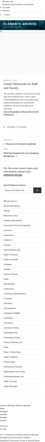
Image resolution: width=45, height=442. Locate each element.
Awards (7, 210)
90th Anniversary (10, 201)
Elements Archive (20, 24)
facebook (3, 417)
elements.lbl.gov (13, 174)
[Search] (37, 190)
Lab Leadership (10, 308)
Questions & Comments (9, 440)
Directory (6, 10)
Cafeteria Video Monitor (13, 220)
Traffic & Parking (10, 381)
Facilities (7, 269)
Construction (9, 235)
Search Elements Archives (15, 185)
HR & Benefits (9, 284)
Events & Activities (11, 259)
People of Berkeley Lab (13, 342)
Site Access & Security (13, 366)
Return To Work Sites (12, 352)
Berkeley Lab (7, 1)
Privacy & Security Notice (29, 440)
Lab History (8, 303)
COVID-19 (8, 240)
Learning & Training (17, 127)
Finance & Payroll (10, 274)
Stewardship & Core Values (14, 371)
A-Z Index (6, 7)
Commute (7, 230)
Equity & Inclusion (11, 254)
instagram (4, 411)
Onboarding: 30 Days (12, 337)
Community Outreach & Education (17, 225)
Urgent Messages (11, 386)
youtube (3, 420)
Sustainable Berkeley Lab (14, 376)
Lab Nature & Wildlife (12, 313)
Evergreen (8, 264)
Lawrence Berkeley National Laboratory (15, 405)
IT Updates (8, 298)
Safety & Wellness (11, 357)
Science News (9, 361)
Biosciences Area (10, 215)
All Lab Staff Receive (12, 206)
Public (6, 347)
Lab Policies (8, 318)
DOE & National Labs (12, 249)
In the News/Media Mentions (15, 293)
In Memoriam (9, 288)
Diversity (7, 245)
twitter (2, 408)
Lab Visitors (8, 323)
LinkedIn (3, 414)
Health (6, 279)
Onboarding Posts (11, 332)
